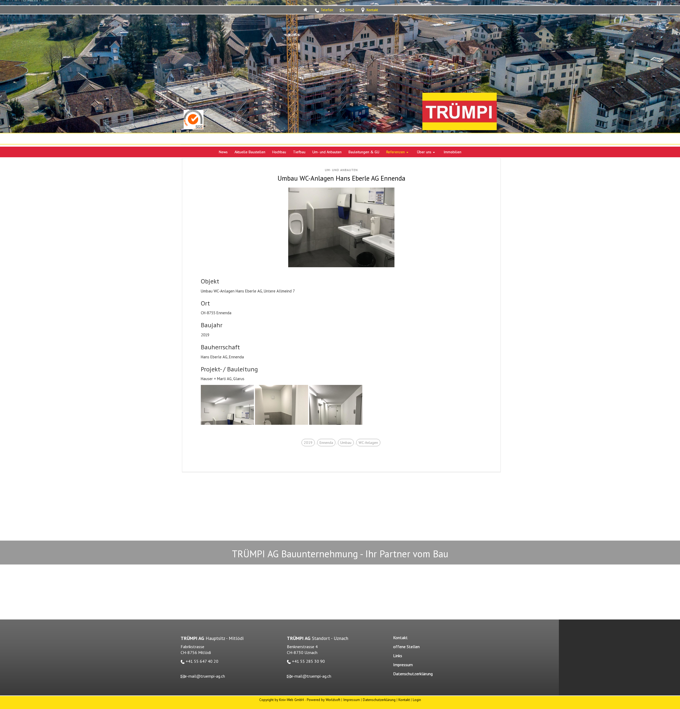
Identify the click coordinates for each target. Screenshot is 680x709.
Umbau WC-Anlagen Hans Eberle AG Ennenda (341, 178)
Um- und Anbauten (341, 170)
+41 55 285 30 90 (308, 661)
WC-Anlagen (368, 442)
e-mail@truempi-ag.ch (205, 676)
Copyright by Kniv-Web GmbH (281, 699)
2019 (308, 442)
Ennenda (326, 442)
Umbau (345, 442)
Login (417, 699)
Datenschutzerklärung (379, 699)
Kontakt (404, 699)
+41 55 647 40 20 (202, 661)
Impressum (351, 699)
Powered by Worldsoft (323, 699)
